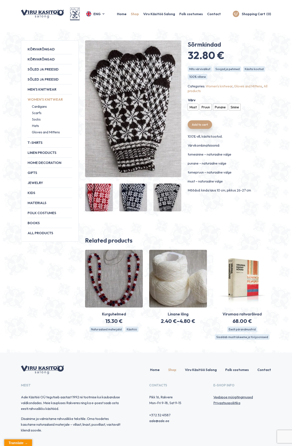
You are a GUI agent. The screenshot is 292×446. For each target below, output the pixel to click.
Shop (135, 14)
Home (122, 14)
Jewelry (35, 183)
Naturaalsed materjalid (106, 329)
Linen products (42, 152)
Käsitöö (132, 329)
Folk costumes (191, 14)
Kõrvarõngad (41, 49)
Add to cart (200, 125)
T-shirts (35, 142)
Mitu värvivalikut (199, 69)
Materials (37, 203)
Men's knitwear (42, 89)
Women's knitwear (45, 99)
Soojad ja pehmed (227, 69)
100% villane (197, 77)
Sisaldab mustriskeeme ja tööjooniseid (242, 337)
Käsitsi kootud (254, 69)
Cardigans (39, 106)
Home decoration (44, 162)
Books (34, 223)
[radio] (193, 107)
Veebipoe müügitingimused (233, 397)
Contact (214, 14)
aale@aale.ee (159, 421)
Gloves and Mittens (46, 132)
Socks (36, 119)
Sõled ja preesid (43, 69)
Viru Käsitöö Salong (159, 14)
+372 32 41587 (160, 415)
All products (40, 233)
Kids (31, 193)
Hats (35, 126)
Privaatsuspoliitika (226, 403)
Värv (192, 100)
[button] (95, 14)
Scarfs (36, 113)
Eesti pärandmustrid (242, 329)
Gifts (32, 173)
